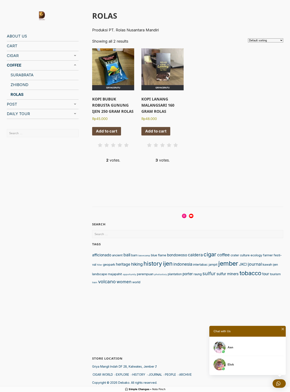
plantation (175, 274)
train (94, 282)
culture (245, 255)
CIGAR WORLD (103, 374)
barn (134, 255)
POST (12, 104)
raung (198, 274)
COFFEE (14, 65)
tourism (275, 274)
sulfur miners (228, 274)
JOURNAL (155, 374)
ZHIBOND (19, 84)
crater (235, 255)
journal (255, 264)
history (153, 263)
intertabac (200, 264)
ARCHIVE (185, 374)
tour (265, 274)
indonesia (182, 264)
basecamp (144, 255)
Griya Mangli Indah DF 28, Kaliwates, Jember (124, 366)
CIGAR (13, 55)
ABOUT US (17, 36)
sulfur (209, 273)
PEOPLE (170, 374)
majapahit (115, 274)
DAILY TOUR (18, 114)
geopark (109, 264)
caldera (195, 254)
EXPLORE (122, 374)
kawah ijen (270, 264)
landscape (99, 274)
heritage (123, 264)
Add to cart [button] (106, 131)
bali (126, 254)
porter (188, 274)
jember (228, 263)
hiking (137, 264)
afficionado (101, 255)
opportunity (129, 274)
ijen (168, 263)
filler (99, 265)
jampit (212, 264)
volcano (107, 281)
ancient (117, 255)
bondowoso (177, 255)
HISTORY (138, 374)
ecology (256, 255)
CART (12, 46)
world (136, 282)
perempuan (145, 274)
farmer (268, 255)
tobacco (250, 273)
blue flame (158, 255)
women (124, 281)
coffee (223, 254)
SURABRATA (22, 75)
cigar (210, 254)
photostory (160, 274)
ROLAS (17, 94)
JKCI (243, 264)
